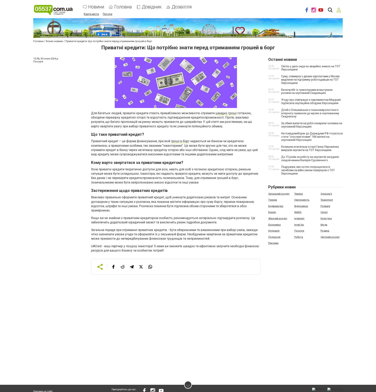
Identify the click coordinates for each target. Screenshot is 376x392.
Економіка (274, 224)
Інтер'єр (299, 224)
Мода (324, 224)
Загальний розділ (278, 193)
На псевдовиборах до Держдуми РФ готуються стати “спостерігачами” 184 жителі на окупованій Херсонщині (312, 137)
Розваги (325, 206)
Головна (123, 7)
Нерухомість (301, 199)
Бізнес (272, 212)
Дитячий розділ (330, 237)
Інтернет (299, 218)
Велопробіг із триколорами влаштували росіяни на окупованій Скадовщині (307, 91)
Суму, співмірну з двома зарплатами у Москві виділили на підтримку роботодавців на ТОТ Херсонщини (310, 80)
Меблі (297, 212)
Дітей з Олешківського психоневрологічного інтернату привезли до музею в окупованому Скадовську (310, 113)
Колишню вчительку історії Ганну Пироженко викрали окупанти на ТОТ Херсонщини (310, 148)
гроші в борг (180, 141)
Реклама (273, 243)
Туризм (272, 199)
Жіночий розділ (277, 218)
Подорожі (274, 237)
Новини (96, 7)
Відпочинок (301, 206)
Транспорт (327, 199)
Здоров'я (326, 193)
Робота (298, 237)
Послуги (299, 230)
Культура (326, 218)
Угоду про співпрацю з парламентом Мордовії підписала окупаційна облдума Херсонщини (311, 101)
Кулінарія (273, 230)
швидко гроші (226, 113)
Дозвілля (182, 7)
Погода (107, 14)
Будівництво (275, 206)
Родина (325, 230)
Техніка (298, 193)
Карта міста (91, 14)
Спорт (324, 212)
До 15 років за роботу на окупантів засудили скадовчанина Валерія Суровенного (310, 158)
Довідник (152, 7)
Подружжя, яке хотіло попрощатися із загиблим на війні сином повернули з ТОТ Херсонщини (308, 170)
